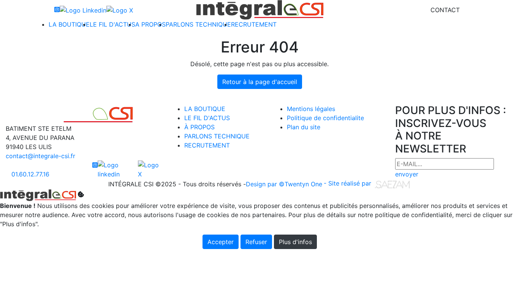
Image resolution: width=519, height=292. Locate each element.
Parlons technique (198, 24)
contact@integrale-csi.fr (40, 156)
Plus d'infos (295, 242)
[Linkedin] (83, 10)
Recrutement (254, 24)
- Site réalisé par (348, 183)
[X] (119, 10)
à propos (199, 127)
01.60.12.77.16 (30, 174)
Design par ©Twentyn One (284, 184)
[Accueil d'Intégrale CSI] (259, 10)
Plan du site (303, 127)
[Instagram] (57, 10)
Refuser (256, 242)
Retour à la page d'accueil (259, 82)
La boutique (69, 24)
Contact (445, 10)
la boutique (204, 109)
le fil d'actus (207, 118)
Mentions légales (311, 109)
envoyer (406, 174)
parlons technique (217, 136)
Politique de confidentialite (325, 118)
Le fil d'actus (112, 24)
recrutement (207, 145)
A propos (150, 24)
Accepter (220, 242)
